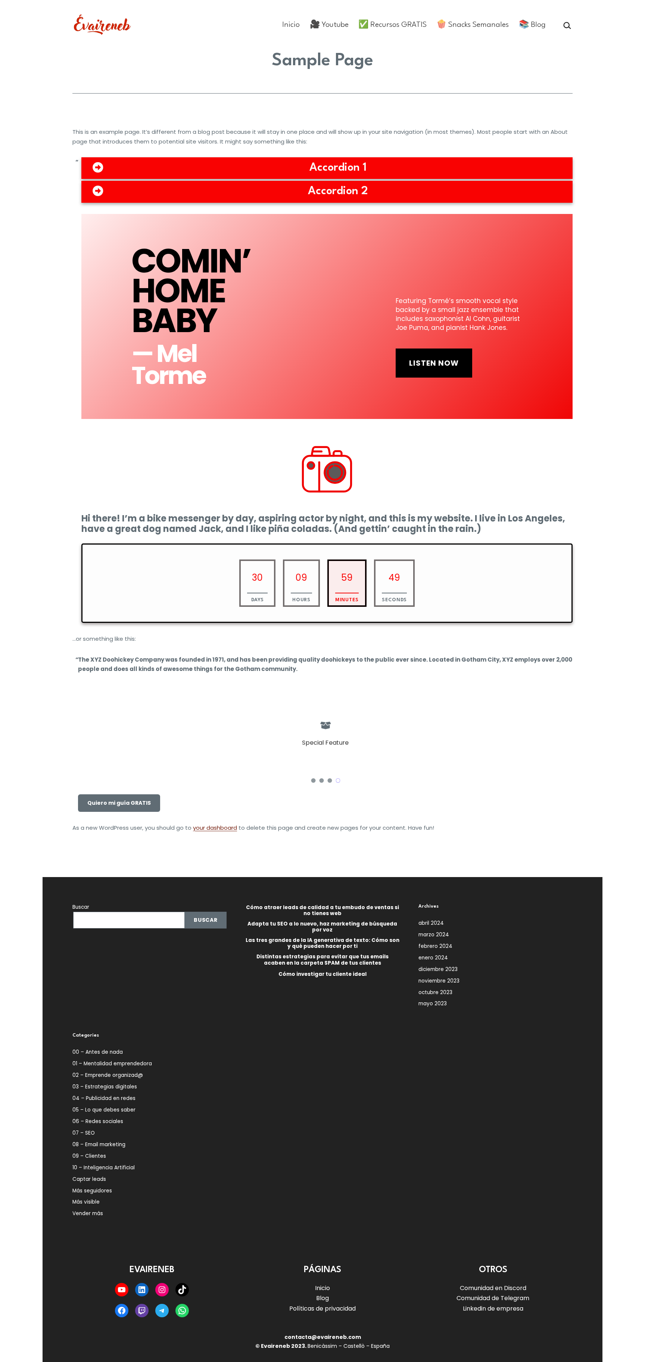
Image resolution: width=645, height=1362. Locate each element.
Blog (322, 1298)
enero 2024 (433, 957)
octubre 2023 (435, 992)
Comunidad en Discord (493, 1288)
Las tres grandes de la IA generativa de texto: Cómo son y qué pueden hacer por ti (322, 943)
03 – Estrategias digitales (104, 1086)
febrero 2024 (435, 946)
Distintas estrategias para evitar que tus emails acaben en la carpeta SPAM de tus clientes (322, 960)
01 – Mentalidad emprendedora (112, 1063)
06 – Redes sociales (97, 1121)
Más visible (86, 1201)
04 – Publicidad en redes (103, 1098)
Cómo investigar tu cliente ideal (322, 974)
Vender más (87, 1213)
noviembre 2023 (438, 980)
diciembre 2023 (438, 969)
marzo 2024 (433, 934)
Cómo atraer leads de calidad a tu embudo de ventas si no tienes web (322, 911)
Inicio (291, 25)
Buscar (80, 907)
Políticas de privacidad (322, 1308)
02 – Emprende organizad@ (107, 1075)
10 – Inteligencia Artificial (103, 1167)
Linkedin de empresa (493, 1308)
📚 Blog (532, 25)
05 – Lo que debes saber (103, 1109)
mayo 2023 (432, 1003)
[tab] (327, 168)
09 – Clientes (89, 1156)
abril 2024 (431, 923)
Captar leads (89, 1179)
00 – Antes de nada (97, 1052)
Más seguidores (92, 1190)
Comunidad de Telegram (493, 1298)
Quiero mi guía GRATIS (119, 803)
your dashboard (215, 828)
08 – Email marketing (98, 1144)
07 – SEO (83, 1132)
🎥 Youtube (329, 25)
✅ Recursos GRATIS (392, 25)
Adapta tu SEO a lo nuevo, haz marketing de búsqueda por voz (322, 927)
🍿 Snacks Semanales (472, 25)
